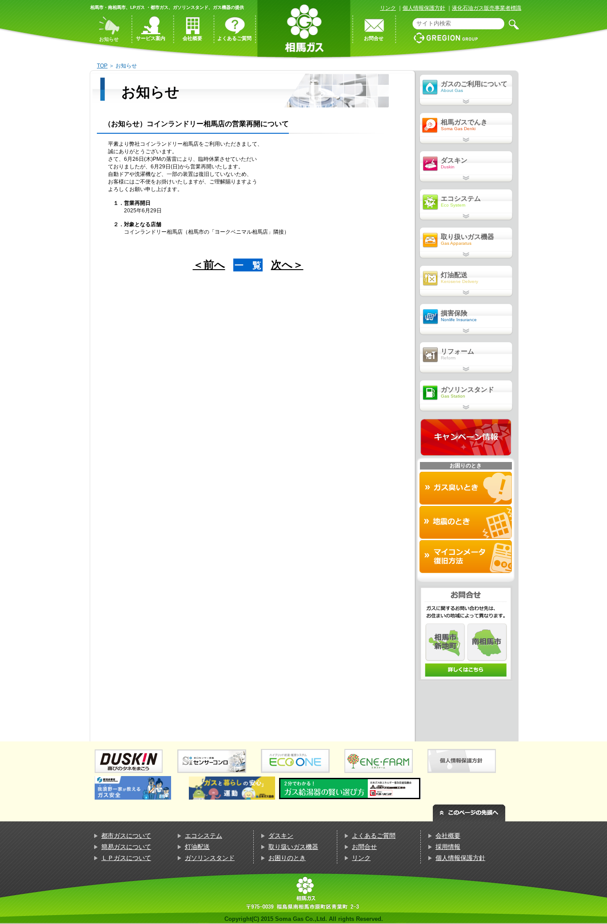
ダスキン (280, 835)
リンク (388, 8)
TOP (102, 66)
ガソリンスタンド (210, 857)
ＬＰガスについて (126, 857)
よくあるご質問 (373, 835)
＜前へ (209, 265)
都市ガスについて (126, 835)
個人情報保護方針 (424, 8)
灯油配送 (197, 846)
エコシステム (203, 835)
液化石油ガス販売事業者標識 (486, 8)
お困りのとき (287, 857)
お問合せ (364, 846)
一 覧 (248, 265)
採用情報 (447, 846)
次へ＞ (287, 265)
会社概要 (447, 835)
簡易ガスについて (126, 846)
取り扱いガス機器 (293, 846)
